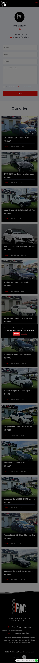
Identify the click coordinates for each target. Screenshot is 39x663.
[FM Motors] (4, 4)
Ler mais (24, 334)
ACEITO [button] (16, 334)
